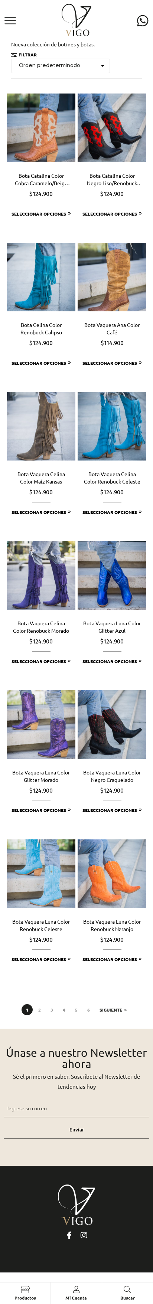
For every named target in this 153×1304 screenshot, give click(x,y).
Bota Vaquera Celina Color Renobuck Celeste (112, 478)
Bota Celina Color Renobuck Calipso (41, 328)
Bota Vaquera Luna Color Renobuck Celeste (41, 925)
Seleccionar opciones (39, 214)
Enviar (76, 1129)
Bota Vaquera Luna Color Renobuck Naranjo (112, 925)
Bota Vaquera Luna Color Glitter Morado (41, 776)
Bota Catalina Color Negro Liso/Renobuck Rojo (112, 179)
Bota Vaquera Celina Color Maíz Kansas (41, 478)
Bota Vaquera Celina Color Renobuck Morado (41, 627)
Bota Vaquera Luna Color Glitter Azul (112, 627)
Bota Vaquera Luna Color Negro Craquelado (112, 776)
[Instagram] (83, 1235)
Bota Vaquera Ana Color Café (112, 328)
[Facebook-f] (69, 1235)
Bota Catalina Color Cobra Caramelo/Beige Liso (41, 179)
